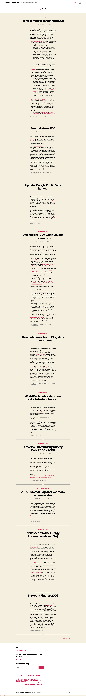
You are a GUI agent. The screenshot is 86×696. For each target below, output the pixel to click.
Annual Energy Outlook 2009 (37, 568)
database (35, 677)
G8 (24, 680)
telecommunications (34, 325)
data (32, 223)
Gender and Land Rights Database (42, 368)
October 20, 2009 (48, 498)
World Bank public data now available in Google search (43, 397)
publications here (44, 112)
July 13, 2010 (47, 131)
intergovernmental (41, 116)
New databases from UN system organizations (43, 338)
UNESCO (33, 69)
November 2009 (33, 198)
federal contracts (25, 679)
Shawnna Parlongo (41, 24)
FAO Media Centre (38, 146)
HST (32, 680)
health (29, 680)
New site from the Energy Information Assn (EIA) (43, 534)
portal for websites (44, 305)
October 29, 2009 (48, 453)
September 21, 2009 (47, 599)
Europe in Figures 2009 (43, 595)
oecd (35, 681)
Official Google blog (45, 411)
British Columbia (28, 675)
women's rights (33, 384)
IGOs (38, 324)
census (38, 675)
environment (39, 678)
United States (44, 480)
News (38, 488)
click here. (43, 67)
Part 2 (31, 518)
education (33, 116)
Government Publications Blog (12, 2)
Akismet (5, 695)
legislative (24, 681)
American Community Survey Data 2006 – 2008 (43, 448)
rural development (37, 383)
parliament (18, 683)
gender (36, 116)
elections (31, 678)
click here (40, 65)
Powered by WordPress (36, 692)
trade (24, 684)
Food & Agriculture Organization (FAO (39, 99)
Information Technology (43, 324)
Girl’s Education (38, 259)
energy (35, 678)
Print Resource (48, 592)
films (28, 679)
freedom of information (19, 680)
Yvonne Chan (40, 131)
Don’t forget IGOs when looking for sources (43, 236)
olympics (37, 681)
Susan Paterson (39, 498)
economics (24, 678)
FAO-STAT (32, 140)
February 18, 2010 (48, 343)
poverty (44, 172)
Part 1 (31, 515)
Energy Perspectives (35, 562)
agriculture (33, 172)
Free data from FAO (43, 128)
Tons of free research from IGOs (43, 20)
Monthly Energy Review (36, 572)
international (35, 223)
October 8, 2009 (47, 539)
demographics (35, 480)
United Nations (53, 383)
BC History (21, 675)
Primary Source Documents (28, 683)
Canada (34, 675)
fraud (37, 679)
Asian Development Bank (36, 41)
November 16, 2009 (47, 402)
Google (32, 435)
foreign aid (35, 679)
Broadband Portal (42, 292)
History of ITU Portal (40, 354)
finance (31, 679)
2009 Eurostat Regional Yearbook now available (43, 493)
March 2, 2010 (47, 241)
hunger (38, 172)
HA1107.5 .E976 (45, 612)
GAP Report (41, 274)
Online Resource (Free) (43, 17)
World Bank (39, 435)
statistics (45, 116)
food (36, 172)
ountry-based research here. (49, 113)
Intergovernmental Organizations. (37, 317)
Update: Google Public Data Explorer (43, 186)
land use (41, 172)
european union (33, 521)
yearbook (41, 630)
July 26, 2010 (48, 24)
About (75, 2)
